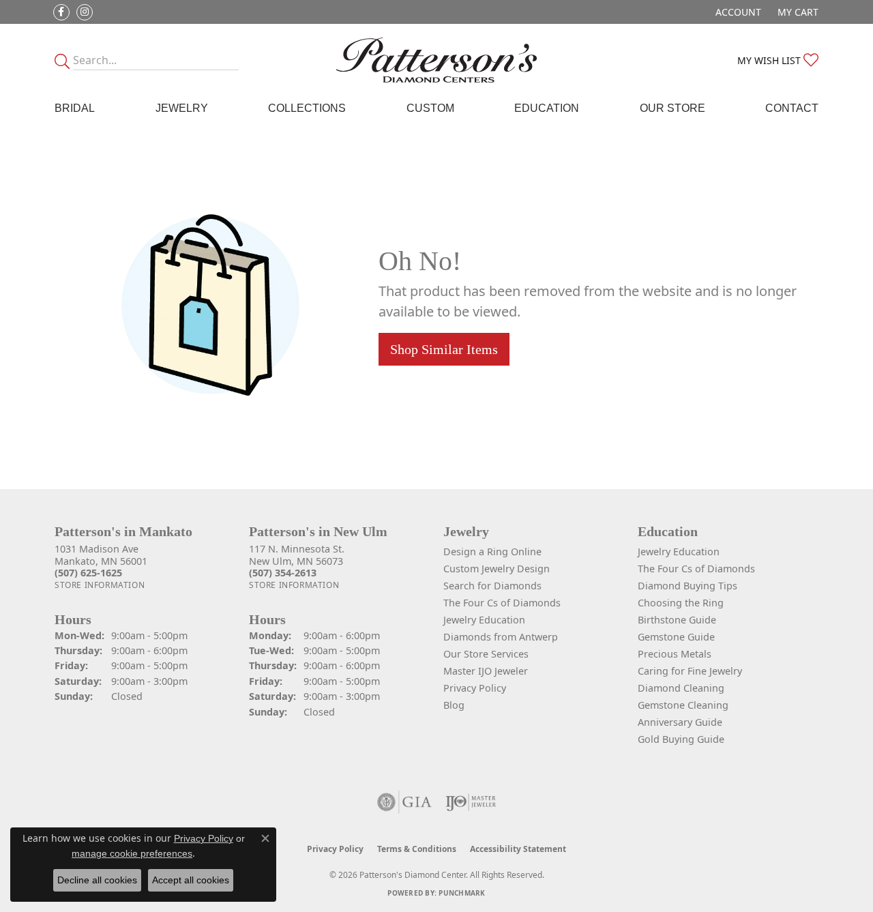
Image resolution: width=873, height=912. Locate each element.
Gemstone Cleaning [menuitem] (683, 704)
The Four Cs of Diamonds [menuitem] (696, 568)
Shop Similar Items (444, 349)
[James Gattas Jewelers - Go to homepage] (437, 60)
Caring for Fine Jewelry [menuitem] (690, 670)
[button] (737, 12)
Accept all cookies (190, 879)
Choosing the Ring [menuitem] (681, 602)
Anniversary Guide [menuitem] (680, 722)
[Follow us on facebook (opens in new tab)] (61, 12)
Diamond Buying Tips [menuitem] (687, 585)
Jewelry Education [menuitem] (679, 551)
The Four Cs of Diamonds (502, 602)
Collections (307, 108)
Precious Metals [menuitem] (674, 653)
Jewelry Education (484, 619)
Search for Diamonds (492, 585)
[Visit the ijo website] (471, 802)
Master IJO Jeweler (485, 670)
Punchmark (462, 893)
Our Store (672, 108)
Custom (430, 108)
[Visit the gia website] (404, 802)
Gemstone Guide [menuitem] (676, 636)
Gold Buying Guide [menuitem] (681, 739)
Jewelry (182, 108)
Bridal (75, 108)
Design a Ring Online (492, 551)
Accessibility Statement (518, 849)
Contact (791, 108)
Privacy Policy (474, 687)
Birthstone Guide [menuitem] (677, 619)
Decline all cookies (97, 879)
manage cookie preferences (132, 853)
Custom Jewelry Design (496, 568)
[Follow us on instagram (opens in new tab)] (84, 12)
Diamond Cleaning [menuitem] (681, 687)
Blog (453, 704)
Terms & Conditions (416, 849)
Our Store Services (486, 653)
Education (546, 108)
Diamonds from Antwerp (500, 636)
